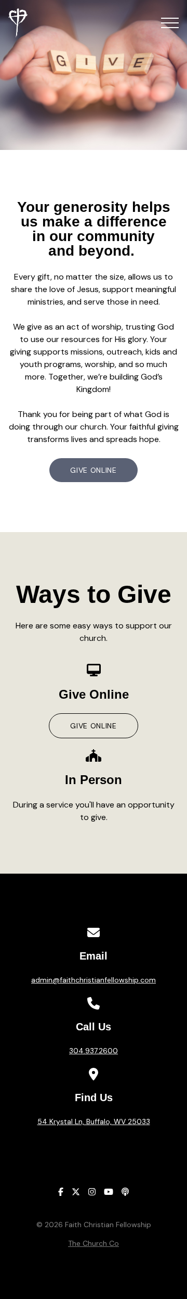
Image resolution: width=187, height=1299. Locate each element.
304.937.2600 (93, 1050)
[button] (170, 23)
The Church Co (93, 1243)
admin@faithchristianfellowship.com (93, 980)
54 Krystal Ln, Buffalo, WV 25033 (93, 1121)
